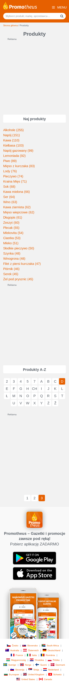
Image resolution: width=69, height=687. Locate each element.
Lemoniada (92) (14, 155)
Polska (56, 660)
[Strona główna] (20, 5)
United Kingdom (36, 674)
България (14, 674)
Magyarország (18, 660)
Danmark (60, 665)
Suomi (43, 665)
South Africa (53, 645)
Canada (48, 679)
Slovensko (32, 645)
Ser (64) (9, 197)
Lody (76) (10, 171)
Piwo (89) (10, 161)
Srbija (36, 669)
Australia (14, 650)
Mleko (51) (10, 243)
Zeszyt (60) (11, 222)
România (50, 655)
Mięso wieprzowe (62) (18, 212)
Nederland (53, 669)
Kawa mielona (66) (16, 191)
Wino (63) (10, 202)
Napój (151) (11, 135)
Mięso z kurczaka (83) (19, 166)
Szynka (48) (11, 253)
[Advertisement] (34, 75)
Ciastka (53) (12, 238)
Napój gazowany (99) (18, 150)
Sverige (12, 665)
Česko (15, 645)
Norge (28, 665)
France (19, 655)
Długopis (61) (12, 217)
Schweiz (57, 674)
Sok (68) (9, 186)
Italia (34, 655)
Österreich (33, 650)
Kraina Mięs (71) (15, 181)
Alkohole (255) (13, 130)
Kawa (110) (11, 140)
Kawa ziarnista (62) (17, 207)
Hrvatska (39, 660)
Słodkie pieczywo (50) (18, 248)
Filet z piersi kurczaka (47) (22, 263)
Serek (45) (10, 274)
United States (28, 679)
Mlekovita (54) (13, 233)
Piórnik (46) (11, 269)
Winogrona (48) (14, 258)
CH (34, 389)
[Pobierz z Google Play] (34, 558)
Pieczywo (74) (13, 176)
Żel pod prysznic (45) (18, 279)
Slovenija (19, 669)
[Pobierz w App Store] (34, 573)
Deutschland (54, 650)
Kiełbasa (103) (13, 145)
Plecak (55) (11, 227)
